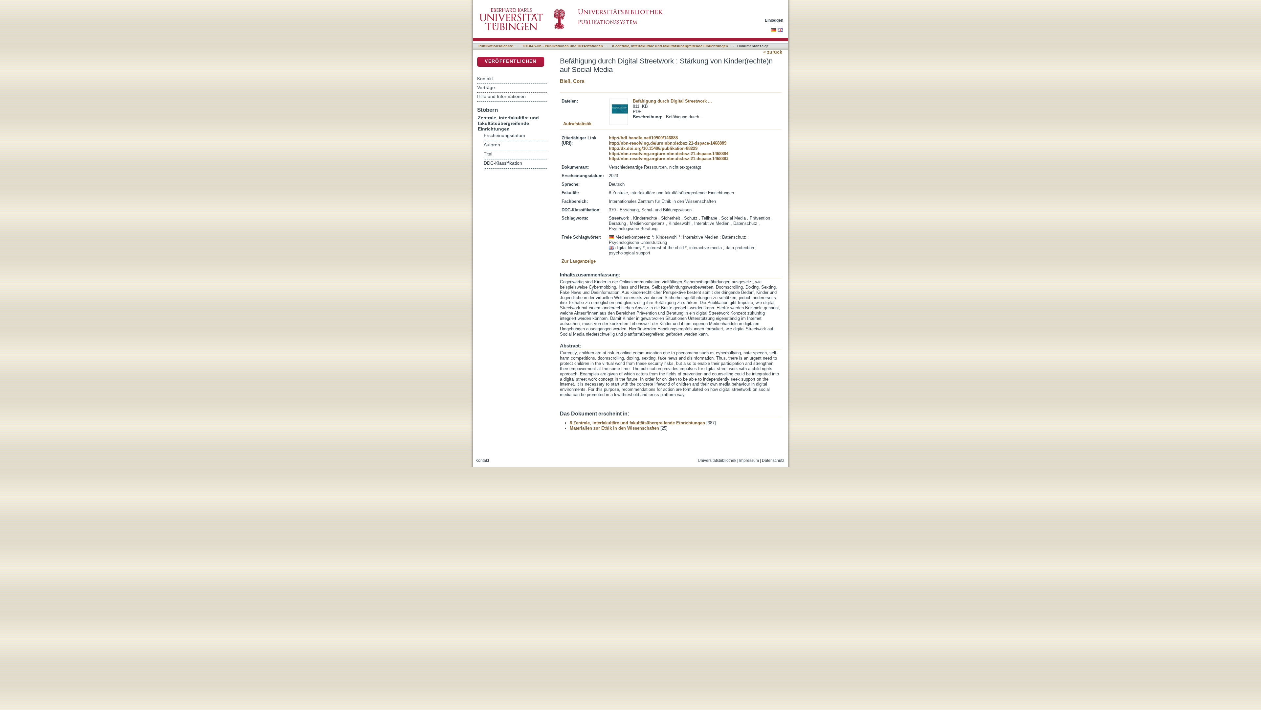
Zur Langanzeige (579, 261)
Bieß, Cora (572, 81)
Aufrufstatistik (577, 123)
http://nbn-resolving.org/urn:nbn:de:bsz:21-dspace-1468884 (668, 153)
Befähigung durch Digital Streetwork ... (672, 101)
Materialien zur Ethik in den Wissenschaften (614, 428)
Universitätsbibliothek (717, 460)
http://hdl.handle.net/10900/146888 (643, 137)
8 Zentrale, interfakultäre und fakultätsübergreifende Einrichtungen (670, 46)
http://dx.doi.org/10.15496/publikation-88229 (653, 148)
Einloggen (774, 20)
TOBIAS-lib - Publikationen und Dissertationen (562, 46)
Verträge (486, 87)
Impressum (749, 460)
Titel (488, 154)
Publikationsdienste (495, 46)
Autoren (492, 144)
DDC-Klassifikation (503, 163)
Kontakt (485, 78)
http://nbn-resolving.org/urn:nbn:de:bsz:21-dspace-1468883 (668, 158)
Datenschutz (773, 460)
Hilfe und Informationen (501, 96)
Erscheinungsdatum (504, 135)
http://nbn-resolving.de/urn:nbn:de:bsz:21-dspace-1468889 (667, 143)
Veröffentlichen (510, 61)
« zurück (772, 52)
